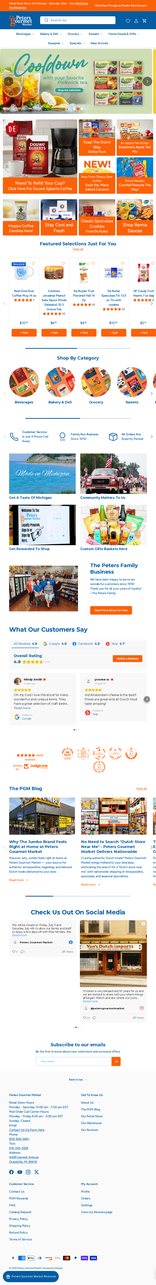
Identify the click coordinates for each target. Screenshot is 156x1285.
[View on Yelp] (88, 681)
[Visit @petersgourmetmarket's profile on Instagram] (86, 1008)
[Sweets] (132, 382)
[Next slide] (147, 81)
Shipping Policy (19, 1226)
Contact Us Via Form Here (27, 1130)
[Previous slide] (8, 81)
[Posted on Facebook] (70, 942)
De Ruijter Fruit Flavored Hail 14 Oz (84, 295)
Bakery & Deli (60, 402)
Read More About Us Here (111, 610)
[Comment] (93, 1018)
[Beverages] (24, 382)
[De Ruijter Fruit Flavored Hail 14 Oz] (83, 272)
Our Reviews (89, 1130)
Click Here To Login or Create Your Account (121, 5)
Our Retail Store (92, 1116)
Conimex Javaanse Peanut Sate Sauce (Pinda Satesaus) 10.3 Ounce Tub (54, 300)
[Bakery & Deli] (60, 382)
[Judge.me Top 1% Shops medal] (131, 753)
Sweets (132, 402)
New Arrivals (99, 43)
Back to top (76, 1079)
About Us (87, 1102)
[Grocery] (96, 382)
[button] (144, 21)
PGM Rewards (18, 1198)
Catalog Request (20, 1212)
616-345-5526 (18, 1148)
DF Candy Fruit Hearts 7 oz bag (143, 293)
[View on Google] (17, 681)
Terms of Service (20, 1239)
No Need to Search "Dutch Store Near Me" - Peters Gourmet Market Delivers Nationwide (113, 846)
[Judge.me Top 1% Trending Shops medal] (99, 767)
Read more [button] (22, 708)
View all (78, 249)
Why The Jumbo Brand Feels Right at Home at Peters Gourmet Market (38, 846)
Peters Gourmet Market (29, 1268)
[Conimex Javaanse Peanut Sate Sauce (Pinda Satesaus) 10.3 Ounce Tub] (54, 272)
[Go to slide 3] (81, 109)
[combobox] (77, 20)
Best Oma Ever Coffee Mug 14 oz (24, 293)
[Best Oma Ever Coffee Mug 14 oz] (24, 272)
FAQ (12, 1205)
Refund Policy (18, 1232)
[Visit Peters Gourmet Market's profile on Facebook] (15, 942)
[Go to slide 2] (78, 109)
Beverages (24, 402)
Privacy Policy (18, 1219)
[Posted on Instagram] (141, 1008)
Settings (86, 1205)
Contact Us (16, 1191)
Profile (85, 1191)
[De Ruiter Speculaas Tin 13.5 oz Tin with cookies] (113, 272)
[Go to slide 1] (74, 109)
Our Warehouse (91, 1123)
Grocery (96, 402)
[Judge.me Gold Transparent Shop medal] (99, 753)
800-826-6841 (19, 1139)
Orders (85, 1198)
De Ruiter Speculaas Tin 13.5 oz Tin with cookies (113, 297)
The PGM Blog (90, 1109)
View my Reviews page (96, 1212)
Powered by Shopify (52, 1268)
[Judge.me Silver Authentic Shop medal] (115, 753)
